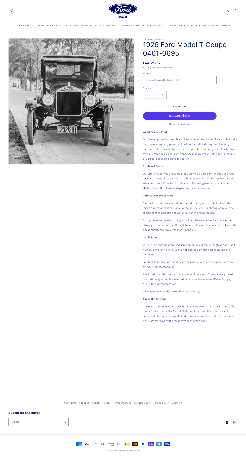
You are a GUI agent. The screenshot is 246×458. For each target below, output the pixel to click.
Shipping (147, 67)
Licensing (177, 402)
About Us (84, 402)
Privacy (106, 402)
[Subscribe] (64, 422)
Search (96, 402)
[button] (12, 10)
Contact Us (70, 402)
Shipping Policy (142, 402)
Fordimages (117, 450)
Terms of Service (122, 402)
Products (147, 73)
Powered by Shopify (131, 450)
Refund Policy (161, 402)
